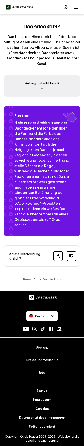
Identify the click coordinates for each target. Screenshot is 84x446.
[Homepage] (18, 7)
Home (27, 279)
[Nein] (71, 256)
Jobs (42, 372)
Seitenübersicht (42, 426)
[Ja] (58, 256)
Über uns (42, 347)
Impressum (42, 399)
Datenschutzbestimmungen (42, 417)
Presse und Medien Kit (42, 360)
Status (42, 391)
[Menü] (76, 7)
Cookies (42, 408)
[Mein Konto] (66, 7)
